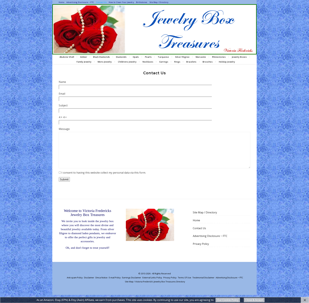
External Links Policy (152, 277)
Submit (64, 179)
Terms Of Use (184, 277)
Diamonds (121, 56)
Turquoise (163, 56)
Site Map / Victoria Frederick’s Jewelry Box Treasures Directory (155, 281)
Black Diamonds (101, 56)
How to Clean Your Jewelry (121, 2)
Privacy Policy (201, 244)
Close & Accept (254, 300)
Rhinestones (219, 56)
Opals (136, 56)
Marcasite (201, 56)
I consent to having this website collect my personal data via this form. (103, 172)
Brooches (208, 61)
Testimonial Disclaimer (203, 277)
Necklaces (148, 61)
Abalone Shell (67, 56)
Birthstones (141, 2)
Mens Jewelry (105, 61)
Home (61, 2)
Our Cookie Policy (227, 300)
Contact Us (101, 2)
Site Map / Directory (159, 2)
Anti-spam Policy (75, 277)
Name (62, 82)
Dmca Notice (101, 277)
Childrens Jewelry (127, 61)
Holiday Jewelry (227, 61)
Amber (83, 56)
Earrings (163, 61)
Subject (63, 105)
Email (62, 93)
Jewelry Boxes (239, 56)
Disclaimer (89, 277)
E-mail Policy (115, 277)
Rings (177, 61)
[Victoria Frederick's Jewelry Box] (154, 29)
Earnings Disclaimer (131, 277)
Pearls (148, 56)
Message (64, 129)
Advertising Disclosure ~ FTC (80, 2)
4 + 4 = (63, 117)
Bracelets (191, 61)
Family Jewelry (84, 61)
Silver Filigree (182, 56)
